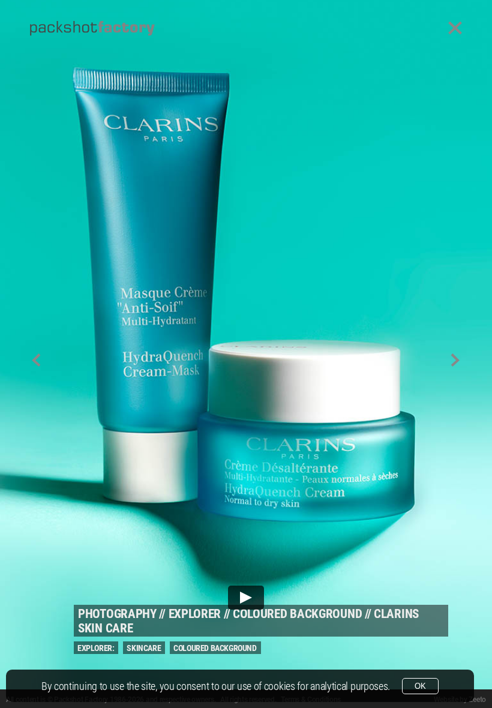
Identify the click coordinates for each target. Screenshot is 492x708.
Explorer (195, 614)
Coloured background (297, 614)
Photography (117, 614)
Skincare (144, 648)
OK (420, 686)
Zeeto (477, 699)
